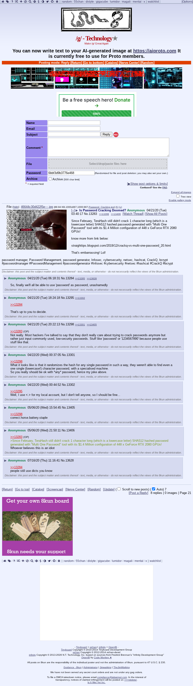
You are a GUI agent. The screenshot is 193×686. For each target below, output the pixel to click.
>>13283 (16, 331)
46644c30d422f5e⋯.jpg (37, 207)
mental (137, 1)
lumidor (115, 1)
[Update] (109, 489)
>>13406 (116, 214)
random (67, 1)
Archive (66, 179)
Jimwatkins (105, 667)
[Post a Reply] (138, 493)
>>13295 (80, 278)
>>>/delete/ (130, 679)
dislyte (90, 1)
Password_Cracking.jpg (101, 207)
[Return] (76, 62)
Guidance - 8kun (73, 667)
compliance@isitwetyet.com (112, 677)
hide (15, 206)
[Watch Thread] (133, 214)
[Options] (187, 1)
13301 (71, 355)
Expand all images (181, 192)
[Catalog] (111, 62)
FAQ (164, 187)
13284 (70, 278)
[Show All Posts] (156, 214)
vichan (93, 647)
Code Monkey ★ (103, 657)
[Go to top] (22, 489)
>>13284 (16, 304)
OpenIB (113, 647)
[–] (73, 210)
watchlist (153, 1)
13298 (70, 324)
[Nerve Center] (129, 62)
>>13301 (80, 324)
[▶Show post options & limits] (147, 183)
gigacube (102, 1)
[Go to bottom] (93, 62)
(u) (120, 207)
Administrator (91, 667)
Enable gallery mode (180, 200)
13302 (71, 384)
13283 (93, 214)
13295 (70, 298)
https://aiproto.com (154, 50)
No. (86, 214)
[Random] (147, 62)
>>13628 (92, 278)
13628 (69, 460)
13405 (71, 407)
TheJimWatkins (121, 667)
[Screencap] (55, 489)
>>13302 (80, 298)
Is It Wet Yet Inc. (96, 682)
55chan (79, 1)
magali (126, 1)
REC (116, 135)
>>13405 (92, 324)
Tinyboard (81, 647)
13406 (70, 430)
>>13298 (104, 214)
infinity (102, 647)
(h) (117, 207)
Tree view (185, 196)
